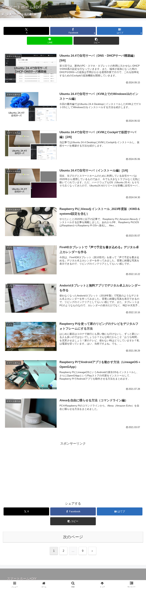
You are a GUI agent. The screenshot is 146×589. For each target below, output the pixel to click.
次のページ (73, 537)
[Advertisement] (73, 471)
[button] (96, 41)
